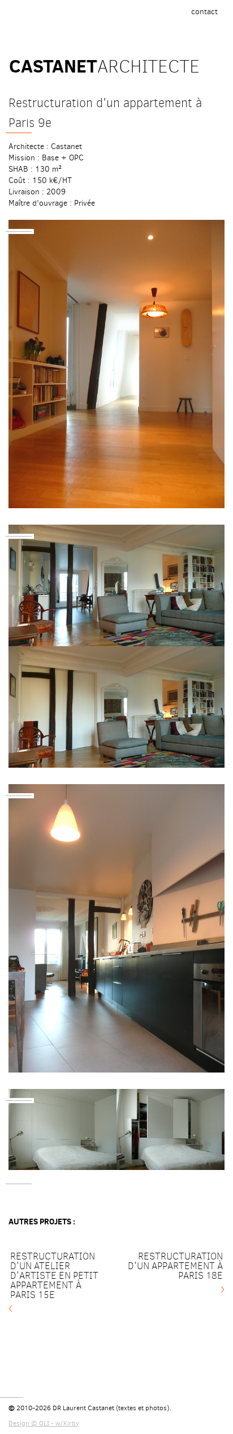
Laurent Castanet (88, 1407)
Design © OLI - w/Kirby (43, 1423)
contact (207, 14)
